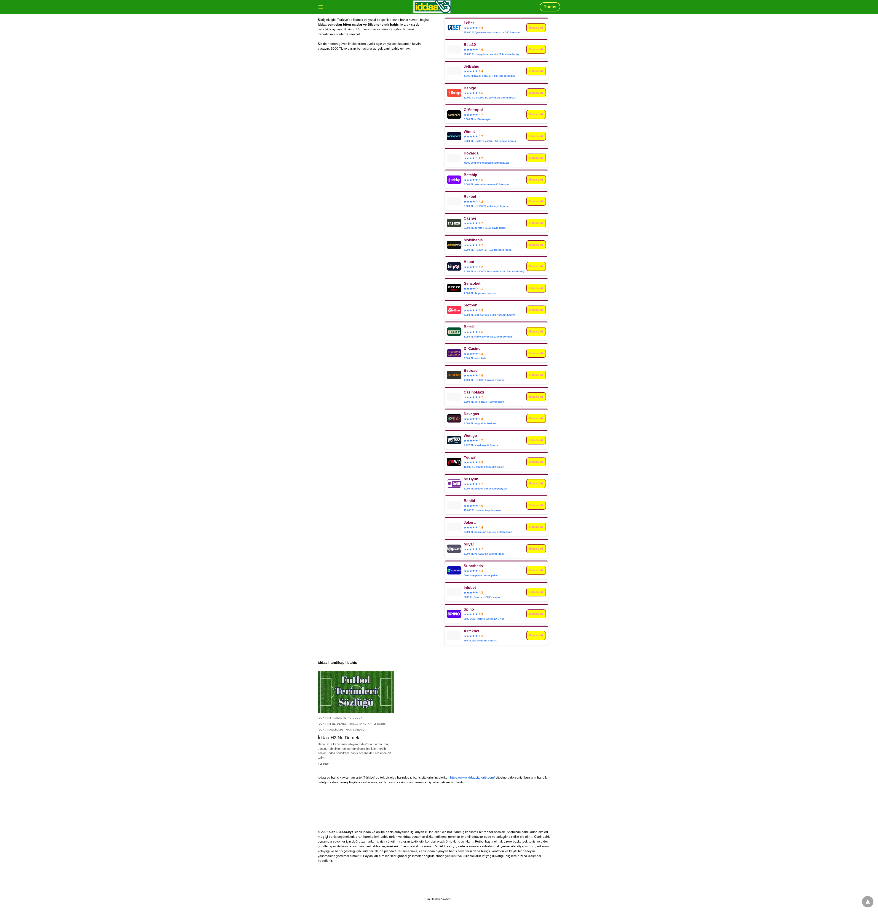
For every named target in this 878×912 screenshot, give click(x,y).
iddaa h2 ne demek (332, 724)
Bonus (549, 7)
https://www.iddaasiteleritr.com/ (472, 777)
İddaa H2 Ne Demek (338, 737)
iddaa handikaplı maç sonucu (341, 730)
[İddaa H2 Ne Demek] (356, 692)
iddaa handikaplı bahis (367, 724)
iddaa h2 (324, 718)
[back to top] (867, 901)
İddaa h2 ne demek (348, 718)
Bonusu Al (536, 49)
